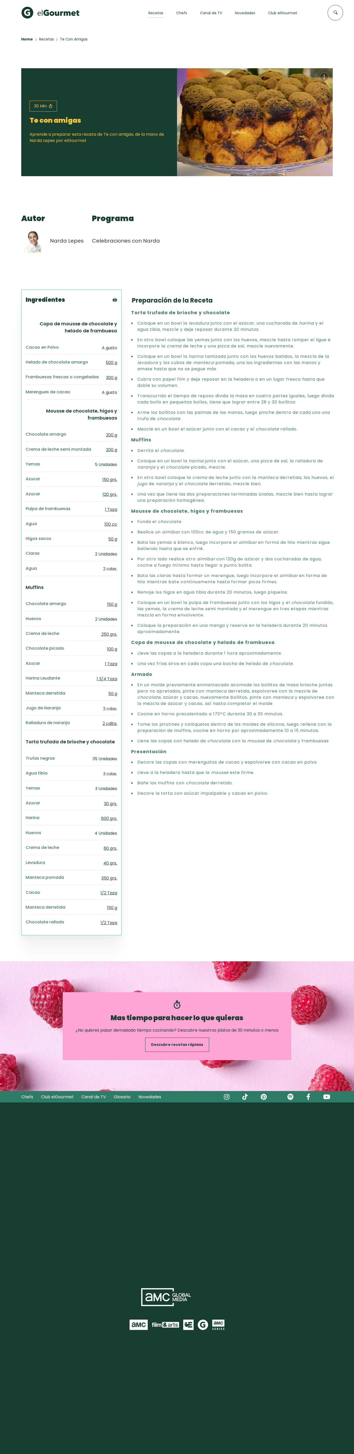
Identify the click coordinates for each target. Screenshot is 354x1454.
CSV (122, 315)
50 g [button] (112, 539)
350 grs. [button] (109, 878)
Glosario (122, 1097)
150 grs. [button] (109, 480)
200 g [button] (111, 435)
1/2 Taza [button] (109, 893)
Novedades (149, 1097)
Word (123, 334)
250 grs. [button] (109, 634)
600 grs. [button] (109, 818)
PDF (122, 321)
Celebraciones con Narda (126, 240)
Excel (123, 328)
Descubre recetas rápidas (177, 1044)
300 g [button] (111, 378)
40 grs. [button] (110, 863)
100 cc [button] (110, 524)
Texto (124, 308)
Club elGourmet (57, 1097)
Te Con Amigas (74, 39)
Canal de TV (93, 1097)
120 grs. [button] (110, 494)
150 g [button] (112, 604)
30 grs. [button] (110, 804)
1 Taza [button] (111, 509)
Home (27, 39)
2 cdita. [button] (110, 723)
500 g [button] (111, 363)
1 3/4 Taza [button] (107, 679)
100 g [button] (112, 649)
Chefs (27, 1097)
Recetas (46, 39)
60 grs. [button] (110, 848)
